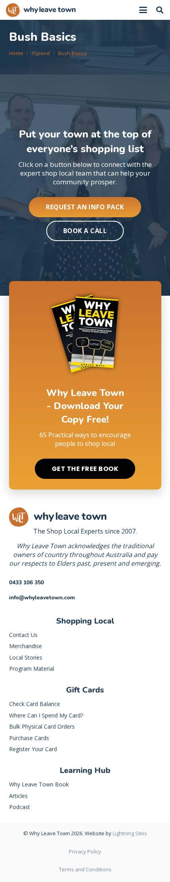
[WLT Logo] (41, 10)
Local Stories (25, 657)
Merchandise (25, 646)
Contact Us (23, 635)
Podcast (19, 807)
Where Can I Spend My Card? (46, 715)
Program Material (31, 668)
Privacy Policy (85, 851)
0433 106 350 (26, 582)
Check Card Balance (34, 704)
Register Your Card (33, 749)
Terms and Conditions (85, 869)
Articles (18, 796)
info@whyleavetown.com (42, 597)
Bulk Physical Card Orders (42, 726)
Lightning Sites (130, 833)
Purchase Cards (29, 738)
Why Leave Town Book (39, 784)
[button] (143, 10)
